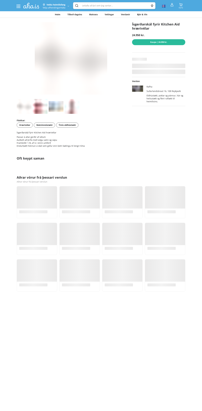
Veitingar (109, 14)
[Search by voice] (152, 5)
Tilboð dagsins (74, 14)
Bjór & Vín (142, 14)
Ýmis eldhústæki (67, 125)
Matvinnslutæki (44, 125)
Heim (57, 14)
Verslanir (125, 14)
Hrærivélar (24, 125)
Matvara (93, 14)
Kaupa (158, 42)
